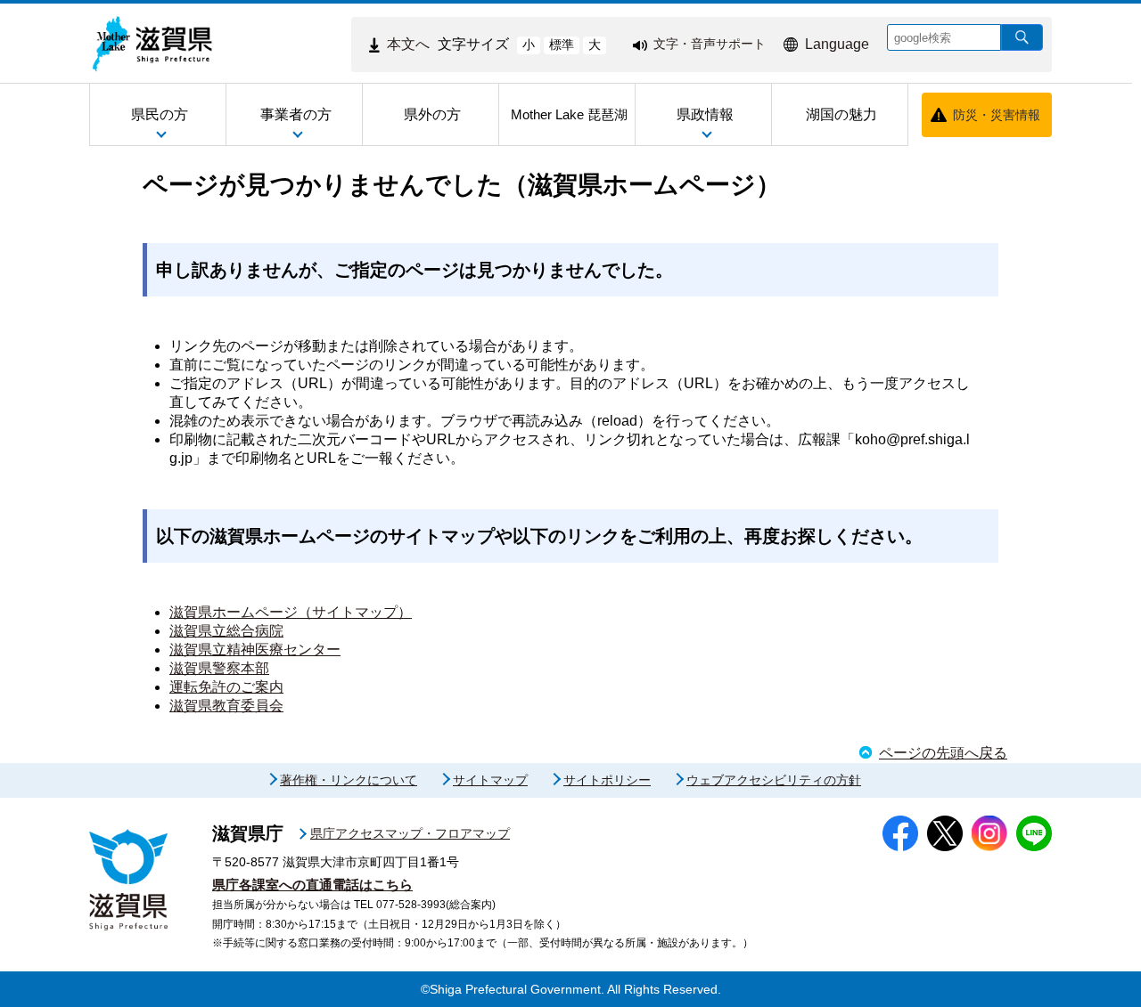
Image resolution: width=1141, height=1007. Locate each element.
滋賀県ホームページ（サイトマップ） (290, 612)
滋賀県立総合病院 (226, 630)
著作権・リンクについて (348, 780)
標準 (561, 44)
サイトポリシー (607, 780)
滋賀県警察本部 (219, 668)
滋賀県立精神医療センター (255, 649)
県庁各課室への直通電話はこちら (312, 884)
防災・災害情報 (996, 115)
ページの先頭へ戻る (943, 752)
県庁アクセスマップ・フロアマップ (410, 833)
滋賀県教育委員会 (226, 705)
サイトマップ (490, 780)
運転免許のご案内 (226, 686)
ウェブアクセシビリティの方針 (773, 780)
